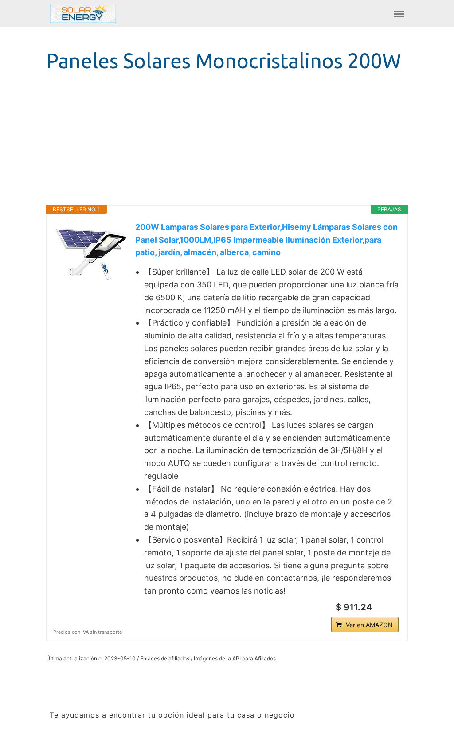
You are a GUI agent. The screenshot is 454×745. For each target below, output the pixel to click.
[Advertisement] (227, 143)
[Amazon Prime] (386, 607)
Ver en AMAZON (369, 625)
